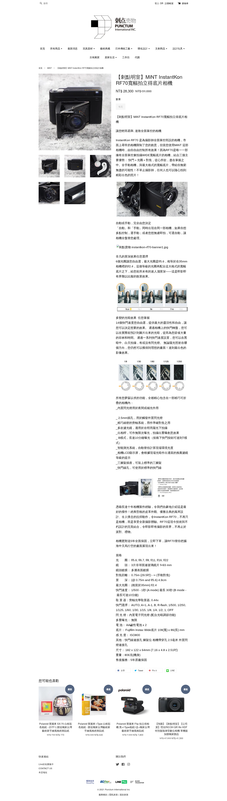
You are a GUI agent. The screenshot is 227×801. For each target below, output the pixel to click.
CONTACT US (45, 768)
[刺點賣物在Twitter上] (117, 764)
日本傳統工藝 (123, 48)
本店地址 (43, 772)
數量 (118, 99)
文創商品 (160, 48)
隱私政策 (113, 794)
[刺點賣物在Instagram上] (128, 764)
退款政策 (124, 794)
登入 (157, 3)
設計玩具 (178, 48)
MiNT (49, 68)
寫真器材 (88, 48)
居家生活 (110, 57)
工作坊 (126, 57)
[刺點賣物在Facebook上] (123, 764)
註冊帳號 (169, 3)
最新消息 (73, 48)
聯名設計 (143, 48)
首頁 (42, 48)
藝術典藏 (105, 48)
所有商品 (55, 48)
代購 (137, 57)
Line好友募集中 (46, 764)
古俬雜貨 (94, 57)
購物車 (185, 3)
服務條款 (103, 794)
